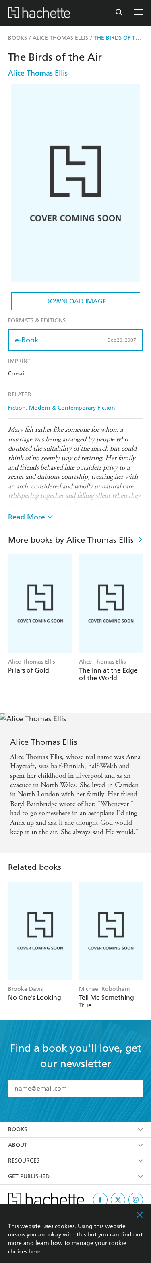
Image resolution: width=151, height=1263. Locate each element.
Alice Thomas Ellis (38, 73)
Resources (23, 1160)
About (17, 1145)
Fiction (17, 407)
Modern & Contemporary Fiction (72, 407)
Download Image (75, 301)
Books (17, 1129)
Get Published (29, 1176)
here (35, 1251)
